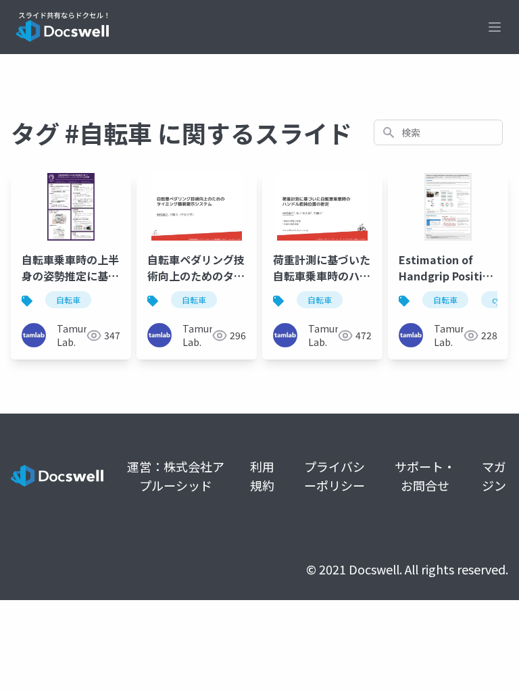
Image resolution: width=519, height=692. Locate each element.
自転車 (68, 299)
